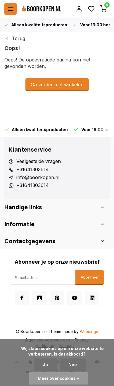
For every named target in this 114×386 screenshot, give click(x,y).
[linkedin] (92, 298)
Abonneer (90, 277)
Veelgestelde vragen (38, 161)
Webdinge (89, 331)
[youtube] (74, 298)
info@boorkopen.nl (37, 177)
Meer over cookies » (58, 378)
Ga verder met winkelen (57, 85)
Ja (45, 364)
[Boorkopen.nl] (41, 9)
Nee (72, 364)
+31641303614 (32, 169)
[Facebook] (22, 298)
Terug (18, 38)
